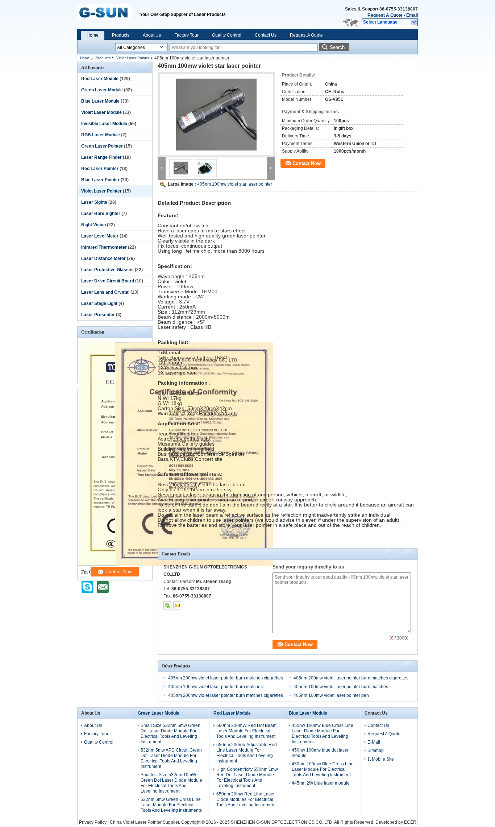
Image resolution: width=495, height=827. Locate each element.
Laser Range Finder (101, 157)
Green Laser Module (102, 89)
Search (337, 47)
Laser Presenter (98, 314)
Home (93, 35)
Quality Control (226, 35)
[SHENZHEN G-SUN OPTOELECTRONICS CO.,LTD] (414, 22)
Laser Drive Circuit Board (107, 281)
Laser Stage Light (99, 303)
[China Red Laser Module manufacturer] (108, 14)
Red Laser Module (99, 78)
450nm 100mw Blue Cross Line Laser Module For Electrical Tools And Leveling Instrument (323, 769)
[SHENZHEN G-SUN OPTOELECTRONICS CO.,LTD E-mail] (177, 605)
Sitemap (375, 750)
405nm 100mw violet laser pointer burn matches (215, 686)
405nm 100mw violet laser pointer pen (331, 695)
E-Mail (373, 742)
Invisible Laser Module (104, 123)
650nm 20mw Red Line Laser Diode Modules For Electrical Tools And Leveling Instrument (245, 799)
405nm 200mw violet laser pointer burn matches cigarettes (225, 678)
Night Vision (93, 224)
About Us (152, 35)
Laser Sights (94, 202)
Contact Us (265, 35)
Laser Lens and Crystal (105, 292)
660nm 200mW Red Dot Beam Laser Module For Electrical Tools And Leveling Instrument (246, 731)
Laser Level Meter (99, 236)
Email (412, 15)
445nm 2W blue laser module (321, 783)
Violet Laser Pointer (132, 58)
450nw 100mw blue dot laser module (320, 753)
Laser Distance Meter (103, 258)
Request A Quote (385, 15)
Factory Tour (186, 35)
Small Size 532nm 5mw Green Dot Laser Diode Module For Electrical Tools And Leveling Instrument (170, 733)
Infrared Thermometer (104, 247)
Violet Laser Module (101, 112)
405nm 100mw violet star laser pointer (234, 184)
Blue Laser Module (100, 101)
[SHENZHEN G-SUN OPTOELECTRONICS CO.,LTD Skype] (167, 605)
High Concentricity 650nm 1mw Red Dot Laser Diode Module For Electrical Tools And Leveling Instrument (247, 777)
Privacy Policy (93, 822)
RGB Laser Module (100, 134)
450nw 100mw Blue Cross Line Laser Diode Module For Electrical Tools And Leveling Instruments (322, 733)
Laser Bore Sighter (100, 213)
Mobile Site (383, 759)
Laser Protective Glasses (107, 269)
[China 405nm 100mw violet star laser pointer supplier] (216, 114)
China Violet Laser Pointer (136, 822)
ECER (410, 822)
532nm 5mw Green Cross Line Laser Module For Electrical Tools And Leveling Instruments (171, 805)
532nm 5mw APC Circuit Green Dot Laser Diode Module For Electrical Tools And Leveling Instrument (171, 758)
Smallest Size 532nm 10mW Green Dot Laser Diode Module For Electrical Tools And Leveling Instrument (171, 783)
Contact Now (306, 163)
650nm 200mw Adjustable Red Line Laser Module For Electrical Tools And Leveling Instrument (246, 753)
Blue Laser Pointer (100, 179)
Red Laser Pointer (99, 168)
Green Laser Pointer (102, 146)
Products (120, 35)
